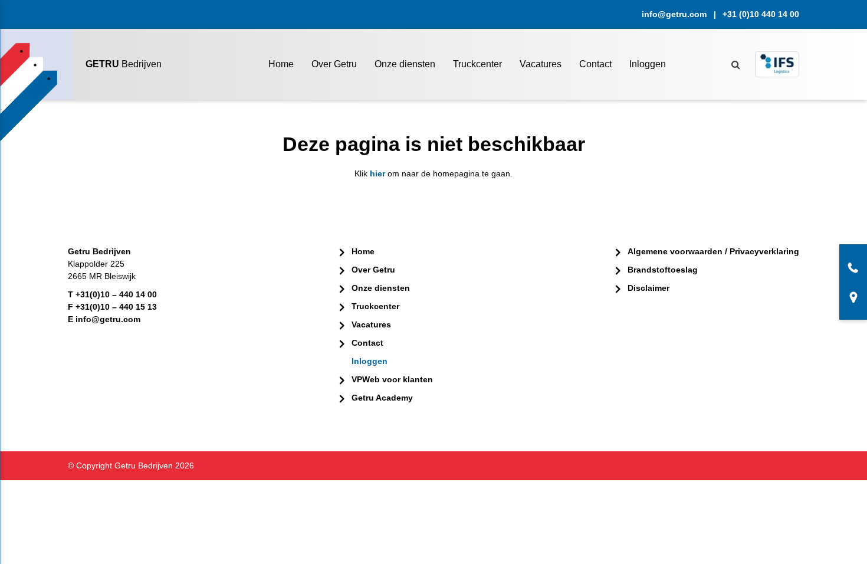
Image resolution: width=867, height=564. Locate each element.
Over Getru (334, 64)
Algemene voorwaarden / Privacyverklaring (713, 251)
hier (377, 173)
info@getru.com (674, 14)
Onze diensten (405, 64)
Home (281, 64)
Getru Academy (382, 397)
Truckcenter (477, 64)
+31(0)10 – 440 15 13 (116, 306)
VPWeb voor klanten (392, 379)
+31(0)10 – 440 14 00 (116, 294)
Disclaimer (648, 288)
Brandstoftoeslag (663, 269)
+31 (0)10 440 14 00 (760, 14)
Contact (595, 64)
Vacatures (540, 64)
